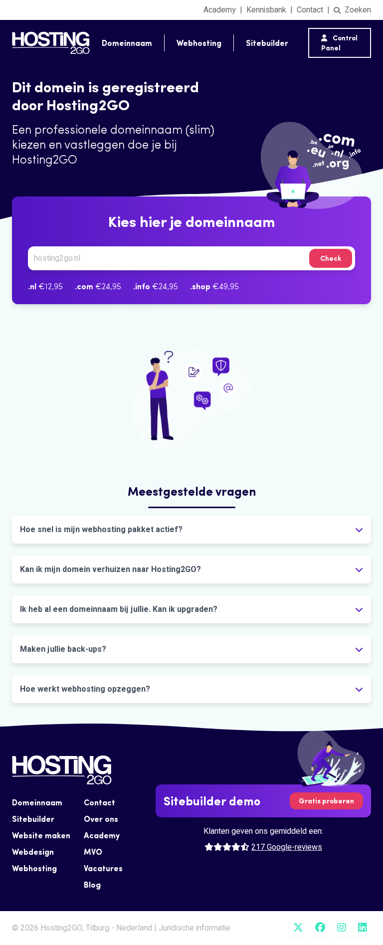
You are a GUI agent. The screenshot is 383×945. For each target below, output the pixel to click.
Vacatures (103, 868)
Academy (219, 10)
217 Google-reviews (286, 847)
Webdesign (33, 852)
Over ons (101, 819)
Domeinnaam (127, 43)
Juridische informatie (194, 928)
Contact (310, 10)
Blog (92, 885)
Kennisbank (266, 10)
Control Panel (339, 42)
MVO (93, 852)
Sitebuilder (267, 43)
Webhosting (199, 43)
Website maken (41, 835)
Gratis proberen (326, 800)
